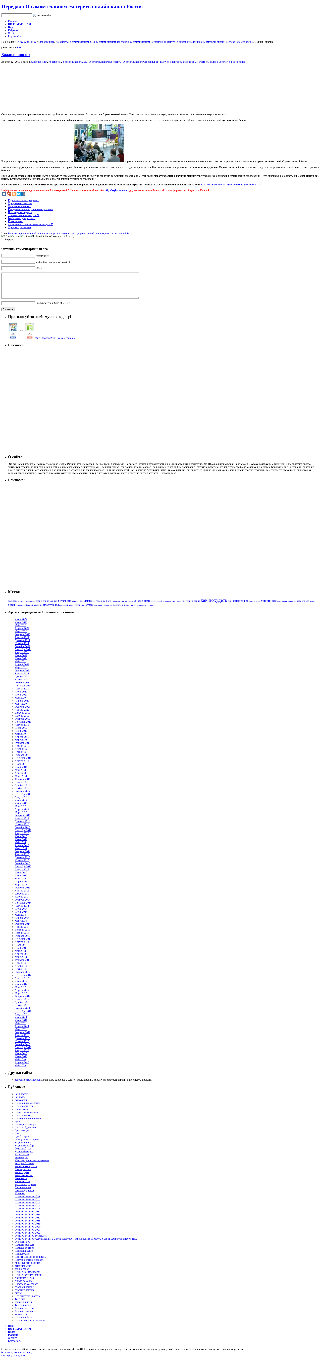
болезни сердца (17, 233)
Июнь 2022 (21, 622)
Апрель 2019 (22, 736)
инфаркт (195, 601)
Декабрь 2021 (22, 640)
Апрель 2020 (22, 700)
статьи (18, 1292)
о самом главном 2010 (27, 1196)
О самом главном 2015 (27, 1211)
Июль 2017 (21, 800)
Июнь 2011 (21, 1020)
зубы (161, 601)
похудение (37, 605)
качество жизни (24, 1175)
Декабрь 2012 (22, 966)
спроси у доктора (24, 1289)
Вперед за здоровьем (26, 1112)
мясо (279, 601)
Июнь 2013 (21, 947)
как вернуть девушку (13, 1355)
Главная (12, 21)
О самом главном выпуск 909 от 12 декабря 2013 (230, 184)
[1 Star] (5, 236)
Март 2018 (21, 776)
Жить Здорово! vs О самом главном (55, 338)
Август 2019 (22, 724)
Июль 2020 (21, 691)
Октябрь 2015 (22, 863)
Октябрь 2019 (22, 718)
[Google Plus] (9, 194)
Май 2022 (20, 625)
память (312, 601)
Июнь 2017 (21, 803)
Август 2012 (22, 978)
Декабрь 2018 (22, 748)
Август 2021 (22, 652)
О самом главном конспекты (112, 41)
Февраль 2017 (22, 815)
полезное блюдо (25, 605)
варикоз (53, 601)
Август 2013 (22, 941)
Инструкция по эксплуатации (32, 1160)
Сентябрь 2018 (23, 757)
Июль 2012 (21, 981)
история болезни (24, 1163)
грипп (114, 601)
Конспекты (62, 41)
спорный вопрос (24, 1286)
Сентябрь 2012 (23, 975)
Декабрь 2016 (22, 821)
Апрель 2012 (22, 990)
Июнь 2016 (21, 839)
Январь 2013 (22, 963)
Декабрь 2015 (22, 857)
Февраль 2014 (22, 923)
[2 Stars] (15, 236)
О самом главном (26, 41)
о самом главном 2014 (27, 1208)
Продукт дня (22, 1253)
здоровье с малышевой (28, 1079)
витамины (64, 600)
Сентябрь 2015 (23, 866)
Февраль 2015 (22, 887)
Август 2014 (22, 905)
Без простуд (21, 1093)
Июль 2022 (21, 619)
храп (128, 605)
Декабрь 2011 (22, 1002)
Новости (20, 1193)
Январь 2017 (22, 818)
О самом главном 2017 (27, 1217)
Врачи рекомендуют (26, 1124)
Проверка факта (24, 1250)
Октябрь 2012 (22, 972)
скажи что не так (24, 1277)
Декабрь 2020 (22, 676)
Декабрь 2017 (22, 785)
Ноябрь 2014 (22, 896)
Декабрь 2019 (22, 712)
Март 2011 (21, 1029)
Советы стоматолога (26, 1283)
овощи (284, 601)
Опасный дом (22, 1241)
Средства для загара (19, 227)
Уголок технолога (25, 1311)
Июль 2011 (21, 1017)
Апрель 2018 (22, 773)
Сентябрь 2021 (23, 649)
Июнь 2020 (21, 694)
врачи (18, 1121)
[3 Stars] (25, 236)
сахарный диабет (67, 605)
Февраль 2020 (22, 706)
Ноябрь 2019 (22, 715)
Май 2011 (20, 1023)
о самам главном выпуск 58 (23, 215)
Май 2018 (20, 770)
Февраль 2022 (22, 634)
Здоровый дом (23, 1148)
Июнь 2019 (21, 730)
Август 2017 (22, 797)
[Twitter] (19, 194)
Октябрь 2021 (22, 646)
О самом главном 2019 (27, 1223)
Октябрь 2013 (22, 935)
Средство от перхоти (20, 203)
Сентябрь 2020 (23, 685)
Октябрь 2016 (22, 827)
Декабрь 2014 (22, 893)
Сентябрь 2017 (23, 794)
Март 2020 (21, 703)
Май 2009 (20, 1065)
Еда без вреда (22, 1136)
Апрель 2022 (22, 628)
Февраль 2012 (22, 996)
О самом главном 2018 (27, 1220)
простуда (49, 604)
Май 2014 (20, 914)
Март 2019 (21, 739)
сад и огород (22, 1268)
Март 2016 (21, 848)
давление (121, 601)
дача (17, 1133)
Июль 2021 (21, 655)
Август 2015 (22, 869)
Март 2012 (21, 993)
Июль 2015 (21, 872)
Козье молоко (15, 221)
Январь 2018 (22, 782)
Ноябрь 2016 (22, 824)
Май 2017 (20, 806)
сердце (78, 605)
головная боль (103, 601)
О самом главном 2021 (27, 1229)
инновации (21, 1157)
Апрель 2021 (22, 664)
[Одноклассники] (14, 194)
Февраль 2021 (22, 670)
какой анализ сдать (98, 233)
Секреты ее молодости (27, 1271)
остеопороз (303, 601)
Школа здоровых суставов (30, 1320)
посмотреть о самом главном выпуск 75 (30, 224)
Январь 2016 (22, 854)
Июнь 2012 (21, 984)
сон (84, 605)
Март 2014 (21, 920)
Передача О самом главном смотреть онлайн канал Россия (72, 7)
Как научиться (23, 1169)
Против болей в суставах (29, 1259)
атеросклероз (30, 601)
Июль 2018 (21, 764)
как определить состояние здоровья (66, 233)
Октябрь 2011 (22, 1008)
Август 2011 (22, 1014)
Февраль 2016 (22, 851)
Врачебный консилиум (28, 1118)
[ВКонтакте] (4, 194)
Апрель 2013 (22, 953)
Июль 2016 (21, 836)
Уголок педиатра (24, 1308)
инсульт (186, 600)
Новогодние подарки (20, 212)
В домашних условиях (27, 1103)
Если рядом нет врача (27, 1139)
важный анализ (36, 233)
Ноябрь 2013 (22, 932)
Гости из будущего (25, 1127)
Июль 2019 (21, 727)
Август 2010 (22, 1050)
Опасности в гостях (19, 206)
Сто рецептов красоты (27, 1296)
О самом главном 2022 (27, 1232)
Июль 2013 (21, 944)
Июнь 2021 (21, 658)
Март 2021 (21, 667)
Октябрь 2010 (22, 1044)
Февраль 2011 (22, 1032)
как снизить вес (238, 600)
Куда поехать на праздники (23, 200)
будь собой (21, 1100)
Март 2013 (21, 956)
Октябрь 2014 (22, 899)
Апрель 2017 (22, 809)
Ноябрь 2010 (22, 1041)
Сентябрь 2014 (23, 902)
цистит (133, 605)
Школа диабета (23, 1317)
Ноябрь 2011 (22, 1005)
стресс (89, 604)
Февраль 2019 (22, 742)
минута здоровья (24, 1190)
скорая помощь (23, 1280)
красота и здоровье (25, 1184)
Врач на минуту (24, 1115)
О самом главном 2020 (27, 1226)
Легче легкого (23, 1187)
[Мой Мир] (23, 194)
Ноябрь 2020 (22, 679)
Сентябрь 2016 (23, 830)
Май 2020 (20, 697)
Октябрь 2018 (22, 754)
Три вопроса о (23, 1305)
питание (13, 604)
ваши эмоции (22, 1109)
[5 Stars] (45, 236)
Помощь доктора (24, 1247)
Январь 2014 (22, 926)
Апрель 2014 (22, 917)
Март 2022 (21, 631)
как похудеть (214, 600)
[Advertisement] (29, 86)
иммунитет (176, 601)
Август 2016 (22, 833)
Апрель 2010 (22, 1062)
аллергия (13, 601)
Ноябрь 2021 (22, 643)
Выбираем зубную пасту (22, 218)
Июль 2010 (21, 1053)
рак (57, 604)
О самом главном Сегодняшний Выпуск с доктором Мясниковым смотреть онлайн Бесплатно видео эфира (191, 41)
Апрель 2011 (22, 1026)
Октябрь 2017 (22, 791)
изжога (168, 601)
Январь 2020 (22, 709)
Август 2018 (22, 760)
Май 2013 (20, 950)
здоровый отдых (24, 1151)
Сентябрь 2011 (23, 1011)
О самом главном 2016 (27, 1214)
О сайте (12, 33)
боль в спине (42, 601)
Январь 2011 (22, 1035)
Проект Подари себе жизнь (30, 1256)
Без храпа (20, 1097)
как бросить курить (26, 1166)
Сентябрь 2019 (23, 721)
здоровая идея (46, 41)
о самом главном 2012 (27, 1202)
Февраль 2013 (22, 959)
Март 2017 (21, 812)
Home (11, 1325)
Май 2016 (20, 842)
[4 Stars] (35, 236)
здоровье (155, 601)
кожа (251, 601)
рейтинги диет (23, 1265)
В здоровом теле (24, 1106)
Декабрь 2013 (22, 929)
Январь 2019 (22, 745)
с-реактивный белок (122, 233)
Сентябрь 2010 (23, 1047)
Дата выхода (22, 1130)
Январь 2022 (22, 637)
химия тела (21, 1314)
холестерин (119, 605)
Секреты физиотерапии (28, 1274)
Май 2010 (20, 1059)
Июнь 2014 (21, 911)
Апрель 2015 (22, 881)
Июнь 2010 (21, 1056)
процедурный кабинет (27, 1262)
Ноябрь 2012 (22, 969)
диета (147, 600)
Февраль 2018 (22, 779)
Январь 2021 (22, 673)
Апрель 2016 (22, 845)
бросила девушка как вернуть (18, 1352)
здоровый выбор (24, 1145)
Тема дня (20, 1299)
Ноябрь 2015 (22, 860)
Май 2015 (20, 878)
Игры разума (22, 1154)
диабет (138, 600)
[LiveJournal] (28, 194)
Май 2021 (20, 661)
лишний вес (269, 600)
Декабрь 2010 (22, 1038)
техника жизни (23, 1302)
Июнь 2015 (21, 875)
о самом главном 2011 (27, 1199)
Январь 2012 (22, 999)
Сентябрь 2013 (23, 938)
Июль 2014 (21, 908)
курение (257, 601)
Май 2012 (20, 987)
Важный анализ (15, 54)
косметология (22, 1181)
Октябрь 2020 (22, 682)
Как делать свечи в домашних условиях (30, 209)
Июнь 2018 (21, 767)
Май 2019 (20, 733)
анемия (21, 601)
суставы (98, 605)
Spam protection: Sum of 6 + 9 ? (53, 303)
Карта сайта (15, 36)
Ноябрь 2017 (22, 788)
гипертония (87, 600)
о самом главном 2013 (82, 41)
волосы (75, 601)
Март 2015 (21, 884)
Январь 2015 (22, 890)
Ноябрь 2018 (22, 751)
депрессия (129, 601)
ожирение (292, 601)
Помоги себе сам (24, 1244)
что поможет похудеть (146, 605)
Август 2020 (22, 688)
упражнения (107, 605)
